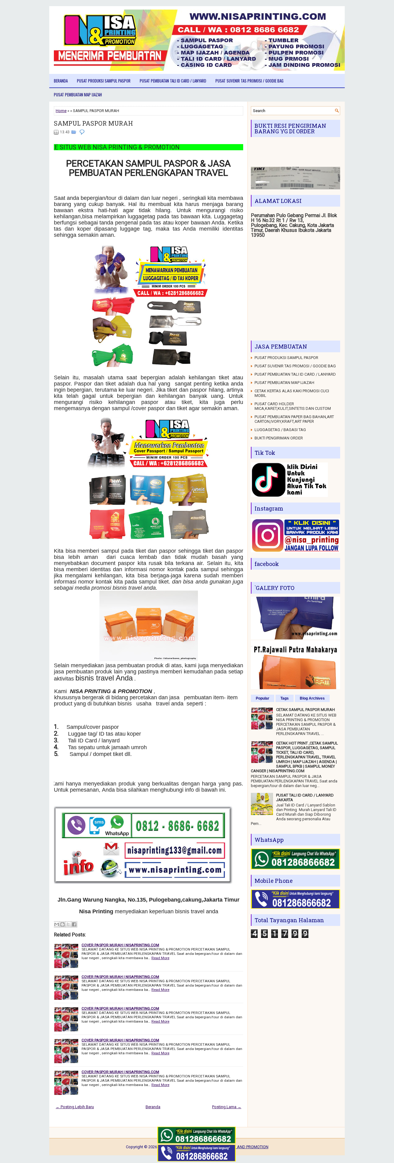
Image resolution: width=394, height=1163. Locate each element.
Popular (262, 698)
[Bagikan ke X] (68, 924)
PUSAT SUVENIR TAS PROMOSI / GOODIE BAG (249, 81)
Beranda (61, 81)
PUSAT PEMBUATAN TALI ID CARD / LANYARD (173, 81)
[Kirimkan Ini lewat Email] (57, 924)
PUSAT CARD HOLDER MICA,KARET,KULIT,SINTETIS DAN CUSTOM (293, 406)
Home (61, 110)
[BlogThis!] (62, 924)
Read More (160, 958)
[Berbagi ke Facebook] (74, 924)
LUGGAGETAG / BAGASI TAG (280, 429)
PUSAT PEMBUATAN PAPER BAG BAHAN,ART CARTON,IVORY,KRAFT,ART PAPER (294, 419)
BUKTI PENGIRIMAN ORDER (279, 438)
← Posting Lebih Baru (75, 1106)
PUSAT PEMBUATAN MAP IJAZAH (78, 94)
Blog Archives (312, 698)
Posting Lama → (226, 1106)
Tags (284, 698)
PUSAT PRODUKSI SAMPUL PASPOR (104, 81)
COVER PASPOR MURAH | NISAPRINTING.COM (120, 945)
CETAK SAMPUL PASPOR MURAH (305, 709)
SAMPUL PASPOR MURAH (93, 123)
